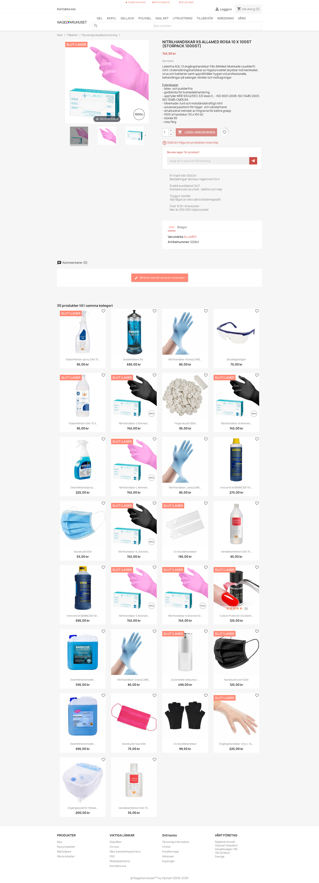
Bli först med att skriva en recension (162, 277)
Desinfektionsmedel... (82, 679)
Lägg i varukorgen (196, 132)
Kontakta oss (66, 9)
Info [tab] (171, 227)
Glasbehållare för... (134, 359)
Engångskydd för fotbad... (83, 808)
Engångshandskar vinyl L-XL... (236, 744)
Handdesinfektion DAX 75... (236, 551)
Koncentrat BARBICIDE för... (236, 487)
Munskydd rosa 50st (134, 744)
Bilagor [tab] (182, 227)
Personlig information (175, 842)
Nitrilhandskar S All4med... (134, 423)
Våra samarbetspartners (125, 851)
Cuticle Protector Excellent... (236, 615)
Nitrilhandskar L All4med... (134, 487)
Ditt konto (169, 835)
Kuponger (168, 861)
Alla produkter (66, 856)
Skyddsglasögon (236, 359)
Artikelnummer (178, 242)
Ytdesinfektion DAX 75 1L (82, 423)
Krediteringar (170, 851)
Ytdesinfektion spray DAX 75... (82, 359)
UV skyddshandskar (185, 551)
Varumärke (175, 237)
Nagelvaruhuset (144, 878)
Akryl (111, 18)
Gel (99, 18)
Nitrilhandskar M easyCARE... (185, 359)
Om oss (114, 846)
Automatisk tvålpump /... (185, 679)
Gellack (127, 18)
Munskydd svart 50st (236, 679)
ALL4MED (190, 237)
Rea (59, 842)
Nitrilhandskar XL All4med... (134, 551)
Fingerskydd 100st (185, 423)
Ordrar (166, 846)
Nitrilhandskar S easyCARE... (133, 679)
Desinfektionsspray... (83, 487)
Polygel (144, 18)
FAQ (112, 856)
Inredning (225, 18)
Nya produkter (66, 846)
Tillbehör (205, 18)
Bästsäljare (64, 851)
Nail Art (162, 18)
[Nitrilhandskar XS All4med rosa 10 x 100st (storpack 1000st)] (79, 136)
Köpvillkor (116, 842)
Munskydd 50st (83, 551)
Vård (242, 18)
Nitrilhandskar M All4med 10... (185, 615)
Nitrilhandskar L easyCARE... (185, 487)
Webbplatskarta (120, 861)
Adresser (168, 856)
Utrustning (182, 18)
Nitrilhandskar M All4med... (236, 423)
